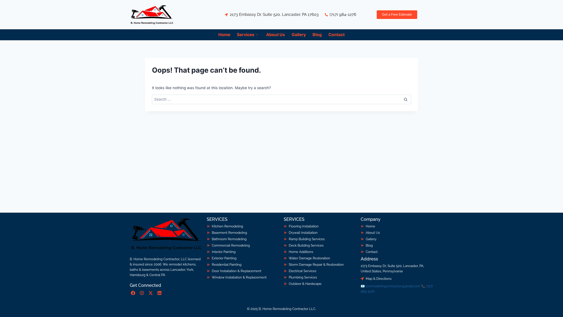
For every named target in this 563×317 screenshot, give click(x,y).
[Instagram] (142, 293)
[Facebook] (133, 293)
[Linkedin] (159, 293)
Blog (317, 34)
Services (245, 34)
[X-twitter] (150, 293)
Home (224, 34)
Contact (336, 34)
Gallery (299, 34)
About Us (275, 34)
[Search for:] (281, 99)
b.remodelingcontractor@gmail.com (393, 286)
